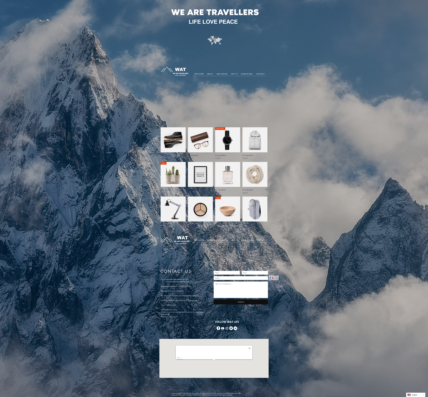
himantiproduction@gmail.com (177, 282)
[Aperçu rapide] (173, 139)
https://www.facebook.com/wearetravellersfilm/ (181, 296)
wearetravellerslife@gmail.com (177, 279)
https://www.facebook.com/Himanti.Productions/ (179, 300)
